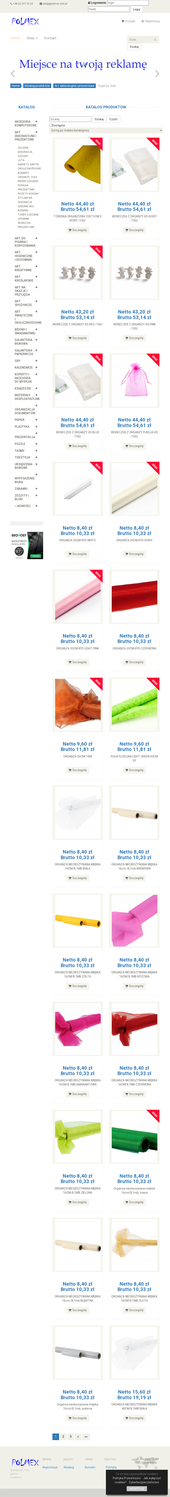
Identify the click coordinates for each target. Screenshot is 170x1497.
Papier (19, 419)
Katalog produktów (37, 85)
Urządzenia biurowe (23, 466)
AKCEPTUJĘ (137, 1488)
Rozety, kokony (28, 193)
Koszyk (130, 21)
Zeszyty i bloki (22, 497)
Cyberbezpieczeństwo (144, 1482)
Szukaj (134, 46)
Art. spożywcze (23, 303)
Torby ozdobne (28, 214)
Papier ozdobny (28, 181)
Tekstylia (22, 457)
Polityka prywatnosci (112, 1469)
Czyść (113, 119)
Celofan (23, 147)
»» (86, 1436)
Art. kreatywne (23, 268)
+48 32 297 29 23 (22, 3)
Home (15, 38)
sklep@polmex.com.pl (54, 3)
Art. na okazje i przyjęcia (22, 291)
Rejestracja (152, 21)
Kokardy (23, 173)
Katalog (69, 1467)
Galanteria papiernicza (24, 352)
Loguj (136, 9)
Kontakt (50, 38)
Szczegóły (79, 230)
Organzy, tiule (27, 177)
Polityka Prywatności (127, 1478)
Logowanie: (99, 2)
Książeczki (23, 388)
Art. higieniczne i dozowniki (24, 256)
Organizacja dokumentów (25, 411)
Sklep (30, 38)
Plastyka (22, 426)
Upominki (23, 218)
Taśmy (19, 450)
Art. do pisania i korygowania (25, 242)
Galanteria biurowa (23, 341)
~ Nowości (22, 506)
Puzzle (20, 444)
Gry (17, 361)
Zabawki (21, 488)
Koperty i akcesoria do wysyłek (23, 378)
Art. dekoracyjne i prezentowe (74, 85)
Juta (21, 160)
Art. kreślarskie (24, 278)
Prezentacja (25, 437)
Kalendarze (24, 367)
